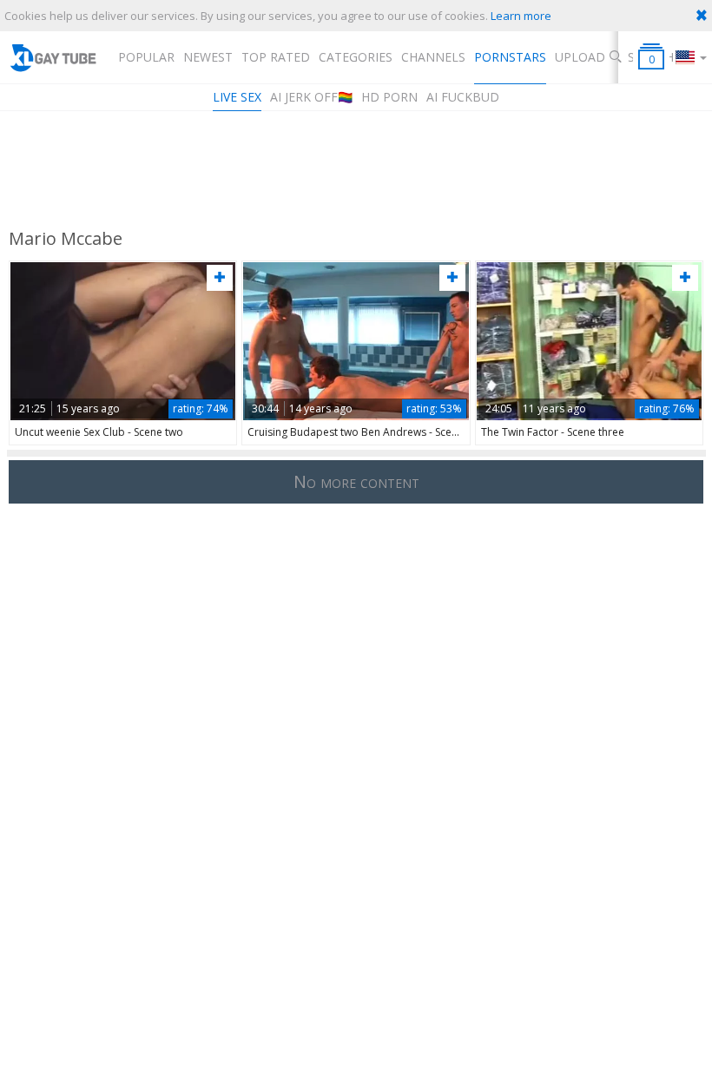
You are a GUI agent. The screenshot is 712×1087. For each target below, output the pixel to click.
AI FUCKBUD (462, 97)
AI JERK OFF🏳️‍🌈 (311, 97)
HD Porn (389, 97)
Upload (580, 57)
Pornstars (510, 57)
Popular (146, 57)
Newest (208, 57)
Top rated (275, 57)
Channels (433, 57)
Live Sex (237, 97)
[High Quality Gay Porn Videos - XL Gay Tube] (52, 57)
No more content (356, 481)
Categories (355, 57)
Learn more (521, 15)
